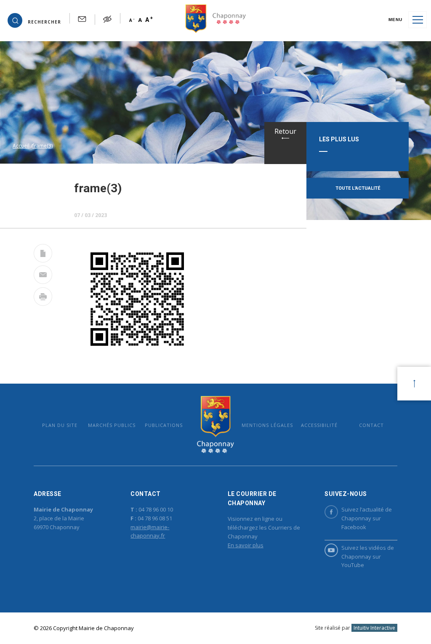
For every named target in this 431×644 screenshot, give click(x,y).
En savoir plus (245, 545)
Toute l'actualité (357, 188)
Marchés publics (112, 425)
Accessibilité (319, 425)
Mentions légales (267, 425)
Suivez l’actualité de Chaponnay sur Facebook (366, 518)
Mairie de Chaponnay (215, 424)
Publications (164, 425)
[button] (34, 20)
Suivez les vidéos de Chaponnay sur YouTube (367, 556)
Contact (371, 425)
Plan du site (59, 425)
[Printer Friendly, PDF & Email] (43, 255)
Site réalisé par (355, 627)
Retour (285, 131)
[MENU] (417, 19)
